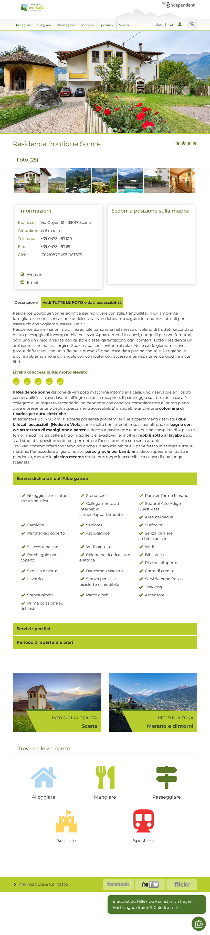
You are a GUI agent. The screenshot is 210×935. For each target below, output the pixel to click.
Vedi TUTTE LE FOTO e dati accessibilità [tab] (82, 302)
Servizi (124, 25)
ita (171, 24)
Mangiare (44, 25)
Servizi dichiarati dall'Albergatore (52, 478)
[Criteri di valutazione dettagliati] (39, 382)
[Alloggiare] (43, 777)
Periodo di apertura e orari (45, 642)
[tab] (105, 478)
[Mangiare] (105, 777)
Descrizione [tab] (26, 302)
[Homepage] (32, 7)
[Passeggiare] (166, 777)
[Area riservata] (180, 24)
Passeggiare (66, 25)
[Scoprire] (66, 820)
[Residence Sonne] (27, 183)
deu (159, 24)
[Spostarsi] (143, 820)
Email (32, 282)
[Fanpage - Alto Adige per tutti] (118, 884)
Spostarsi (106, 25)
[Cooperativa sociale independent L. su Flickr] (181, 884)
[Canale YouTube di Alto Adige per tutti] (150, 884)
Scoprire (87, 25)
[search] (192, 24)
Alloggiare (23, 25)
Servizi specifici (33, 628)
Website (35, 274)
